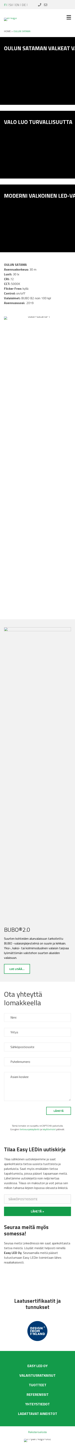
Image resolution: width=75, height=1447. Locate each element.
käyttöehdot (49, 1129)
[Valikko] (69, 17)
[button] (37, 1211)
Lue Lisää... (17, 969)
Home (7, 31)
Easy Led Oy (37, 1365)
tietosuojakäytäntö (30, 1129)
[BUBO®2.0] (37, 776)
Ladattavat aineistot (37, 1413)
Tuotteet (37, 1385)
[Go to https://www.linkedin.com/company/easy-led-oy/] (8, 1280)
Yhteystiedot (37, 1404)
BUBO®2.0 (17, 929)
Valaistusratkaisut (37, 1375)
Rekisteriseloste (37, 1432)
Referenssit (38, 1394)
